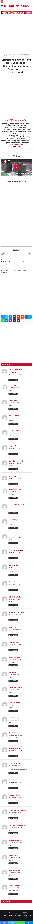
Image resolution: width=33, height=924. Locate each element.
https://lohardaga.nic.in (16, 144)
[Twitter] (6, 317)
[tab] (16, 251)
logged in (10, 905)
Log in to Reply (13, 380)
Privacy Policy (11, 918)
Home (5, 54)
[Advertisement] (16, 32)
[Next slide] (29, 253)
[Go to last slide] (3, 253)
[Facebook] (3, 317)
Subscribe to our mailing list (24, 915)
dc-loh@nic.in (13, 264)
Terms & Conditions (20, 918)
